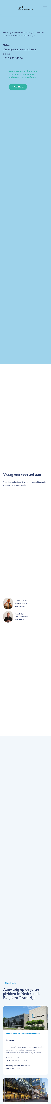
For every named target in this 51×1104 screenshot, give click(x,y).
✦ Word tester (18, 87)
